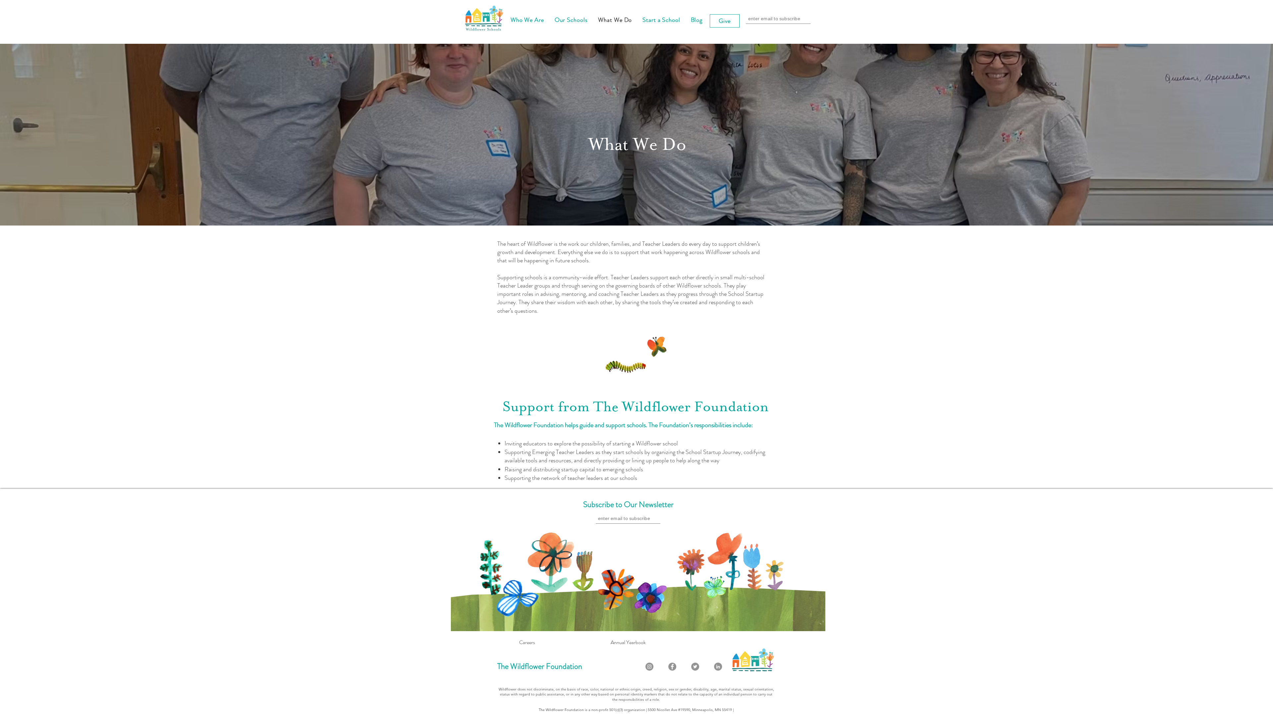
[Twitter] (695, 667)
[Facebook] (672, 667)
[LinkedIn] (718, 667)
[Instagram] (649, 667)
